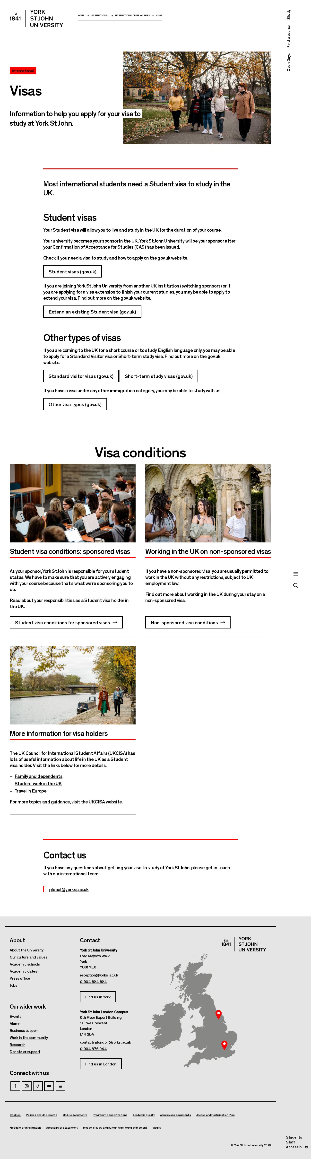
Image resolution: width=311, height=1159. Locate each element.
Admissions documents (175, 1115)
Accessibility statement (62, 1127)
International (99, 15)
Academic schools (25, 964)
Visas (159, 15)
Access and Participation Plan (215, 1115)
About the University (26, 950)
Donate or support (25, 1051)
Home (81, 15)
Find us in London (100, 1063)
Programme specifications (110, 1115)
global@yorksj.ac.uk (69, 889)
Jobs (13, 985)
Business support (24, 1030)
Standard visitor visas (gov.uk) (81, 376)
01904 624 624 (93, 981)
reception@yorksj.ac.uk (99, 975)
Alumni (15, 1023)
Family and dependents (38, 776)
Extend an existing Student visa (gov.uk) (92, 311)
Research (17, 1044)
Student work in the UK (38, 783)
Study (288, 15)
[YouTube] (49, 1086)
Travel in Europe (30, 790)
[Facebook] (15, 1086)
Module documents (75, 1115)
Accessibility (297, 1147)
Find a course (288, 37)
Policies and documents (41, 1115)
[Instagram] (27, 1086)
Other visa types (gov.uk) (75, 404)
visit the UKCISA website (96, 801)
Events (15, 1016)
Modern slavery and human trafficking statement (115, 1127)
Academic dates (23, 971)
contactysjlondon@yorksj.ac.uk (105, 1042)
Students (294, 1137)
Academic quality (144, 1115)
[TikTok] (38, 1086)
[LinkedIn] (60, 1086)
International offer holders (132, 15)
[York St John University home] (36, 18)
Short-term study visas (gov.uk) (159, 376)
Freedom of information (25, 1127)
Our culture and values (28, 957)
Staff (290, 1141)
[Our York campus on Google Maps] (219, 1015)
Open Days (288, 62)
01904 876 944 (93, 1048)
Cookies (15, 1115)
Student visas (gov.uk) (72, 271)
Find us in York (98, 996)
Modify (157, 1127)
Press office (20, 978)
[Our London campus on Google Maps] (224, 1045)
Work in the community (29, 1037)
